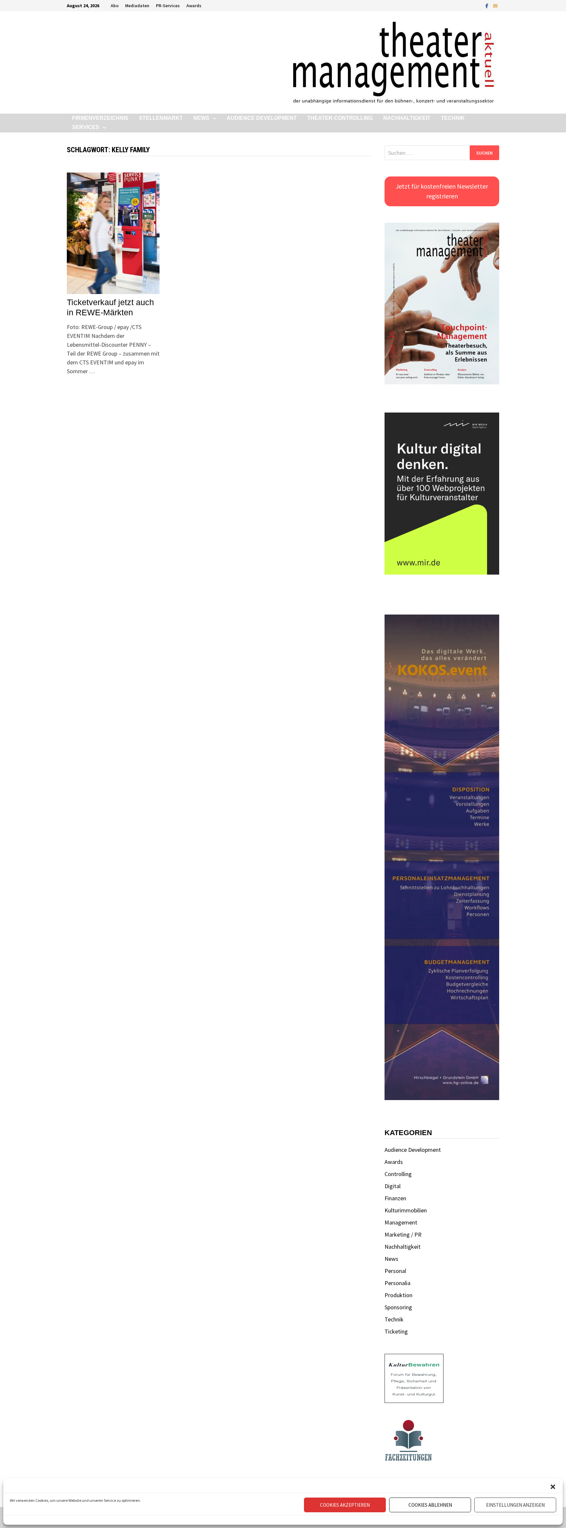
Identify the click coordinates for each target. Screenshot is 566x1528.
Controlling (398, 1174)
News (201, 118)
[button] (553, 1486)
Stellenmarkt (161, 118)
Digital (393, 1186)
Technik (453, 118)
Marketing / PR (403, 1234)
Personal (395, 1271)
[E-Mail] (495, 5)
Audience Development (262, 118)
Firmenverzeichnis (100, 118)
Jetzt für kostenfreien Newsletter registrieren (442, 191)
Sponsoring (398, 1307)
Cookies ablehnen (430, 1505)
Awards (193, 6)
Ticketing (396, 1331)
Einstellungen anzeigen (515, 1505)
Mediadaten (137, 6)
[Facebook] (487, 5)
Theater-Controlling (340, 118)
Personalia (397, 1283)
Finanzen (395, 1198)
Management (401, 1222)
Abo (115, 6)
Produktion (398, 1295)
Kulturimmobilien (406, 1210)
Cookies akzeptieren (345, 1505)
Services (85, 127)
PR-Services (168, 6)
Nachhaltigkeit (406, 118)
